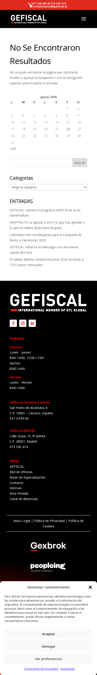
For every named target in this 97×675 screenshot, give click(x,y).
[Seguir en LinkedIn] (32, 323)
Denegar (48, 646)
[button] (90, 587)
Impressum (67, 669)
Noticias (16, 488)
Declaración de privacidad (41, 669)
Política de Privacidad (49, 521)
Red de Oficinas (21, 472)
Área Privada (19, 493)
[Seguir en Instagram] (22, 323)
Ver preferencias (48, 658)
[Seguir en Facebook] (13, 323)
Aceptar (48, 634)
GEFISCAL (17, 466)
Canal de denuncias (24, 499)
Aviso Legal (22, 521)
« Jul (13, 148)
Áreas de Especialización (27, 477)
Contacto (16, 483)
